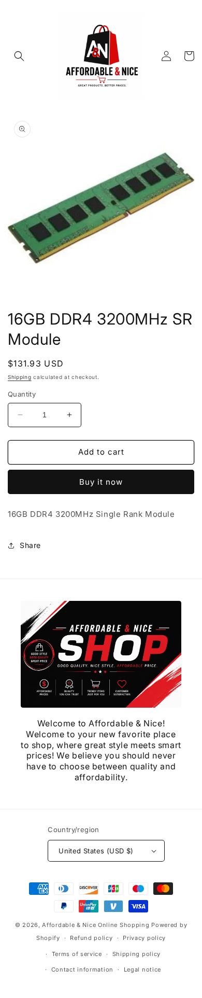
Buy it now (101, 482)
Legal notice (142, 969)
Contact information (82, 969)
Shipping (20, 377)
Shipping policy (136, 954)
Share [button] (30, 545)
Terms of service (77, 954)
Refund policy (91, 937)
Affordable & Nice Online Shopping (95, 925)
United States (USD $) (96, 851)
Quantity (22, 394)
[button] (19, 56)
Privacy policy (144, 937)
